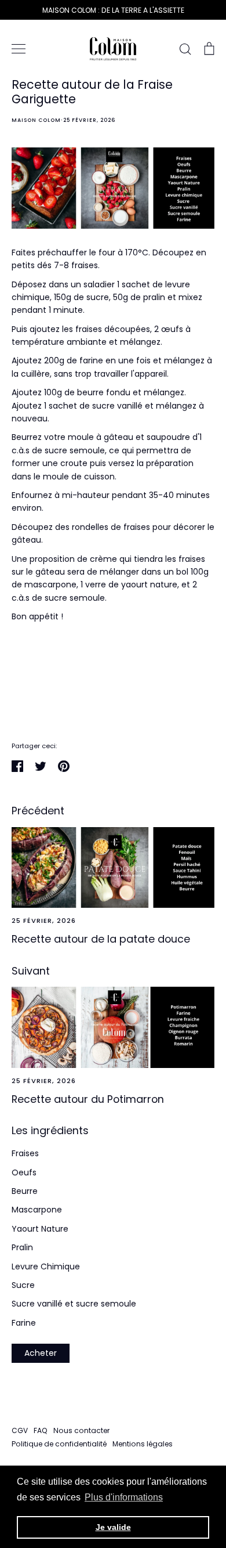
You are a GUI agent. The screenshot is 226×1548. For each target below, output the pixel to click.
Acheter (40, 1353)
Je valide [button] (113, 1527)
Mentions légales (142, 1444)
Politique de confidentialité (59, 1444)
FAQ (41, 1430)
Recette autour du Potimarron (88, 1099)
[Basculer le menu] (18, 49)
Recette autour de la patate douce (101, 939)
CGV (20, 1430)
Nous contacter (81, 1430)
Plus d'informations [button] (124, 1497)
